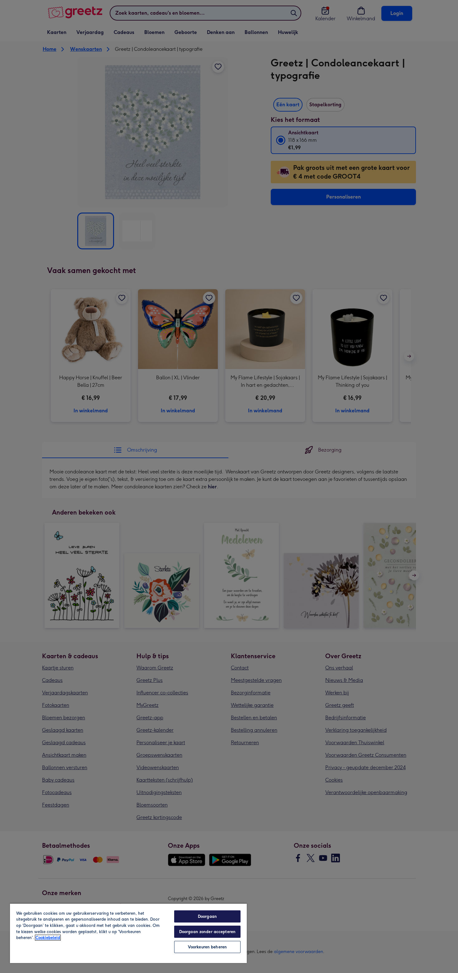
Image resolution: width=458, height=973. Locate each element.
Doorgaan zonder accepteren (207, 931)
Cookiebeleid (48, 937)
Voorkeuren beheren (207, 947)
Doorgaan (207, 916)
